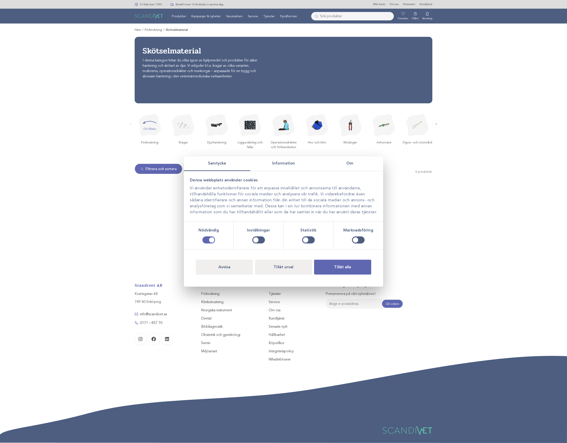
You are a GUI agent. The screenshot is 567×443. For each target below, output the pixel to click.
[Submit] (315, 16)
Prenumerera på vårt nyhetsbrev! (350, 294)
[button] (436, 124)
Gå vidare (392, 304)
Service (253, 16)
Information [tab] (283, 163)
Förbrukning (153, 30)
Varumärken (234, 16)
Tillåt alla (342, 267)
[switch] (258, 239)
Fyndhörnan (288, 16)
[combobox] (352, 16)
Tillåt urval (283, 267)
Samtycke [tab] (217, 163)
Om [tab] (349, 163)
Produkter (179, 16)
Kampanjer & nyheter (206, 16)
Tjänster (269, 16)
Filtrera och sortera (161, 169)
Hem (138, 30)
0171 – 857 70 (151, 323)
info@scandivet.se (153, 314)
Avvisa (224, 267)
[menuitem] (179, 16)
